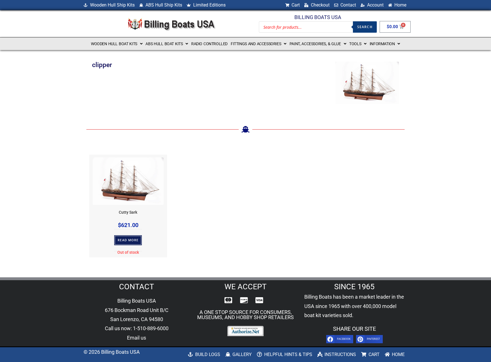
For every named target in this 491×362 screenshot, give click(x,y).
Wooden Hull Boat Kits (114, 43)
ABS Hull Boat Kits (164, 43)
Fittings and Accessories (256, 43)
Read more (128, 240)
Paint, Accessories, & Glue (315, 43)
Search (365, 26)
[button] (116, 44)
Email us (136, 338)
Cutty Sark (128, 212)
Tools (355, 43)
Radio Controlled (209, 43)
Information (382, 43)
